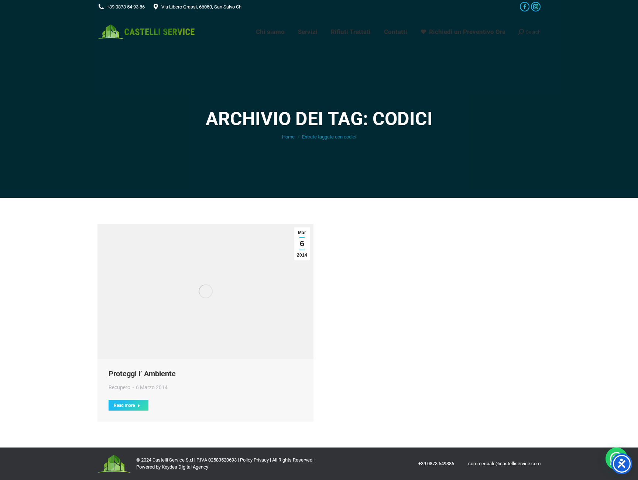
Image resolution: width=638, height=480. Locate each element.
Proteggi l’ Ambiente (142, 373)
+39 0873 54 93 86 (126, 7)
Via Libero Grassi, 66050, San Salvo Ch (201, 7)
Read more (124, 405)
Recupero (119, 387)
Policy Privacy (254, 460)
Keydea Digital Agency (185, 467)
